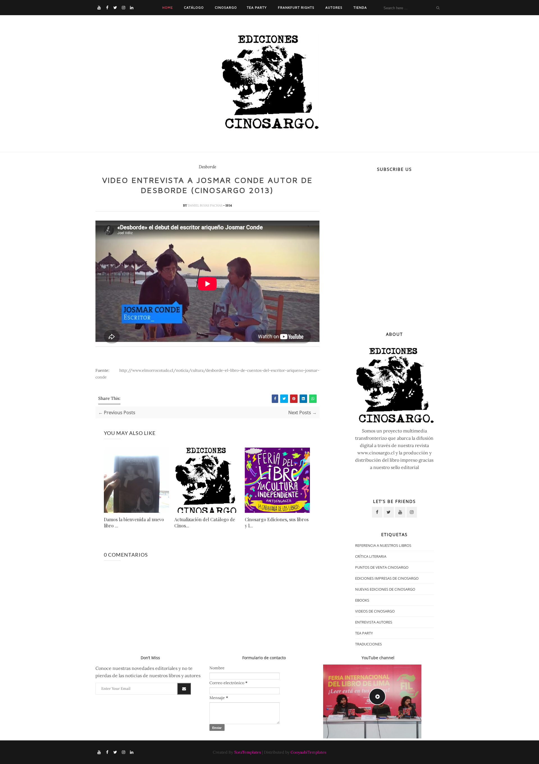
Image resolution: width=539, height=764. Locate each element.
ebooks (362, 600)
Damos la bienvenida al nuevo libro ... (134, 522)
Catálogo (194, 7)
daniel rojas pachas (205, 205)
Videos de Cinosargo (375, 611)
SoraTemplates (247, 752)
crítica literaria (370, 556)
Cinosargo (226, 7)
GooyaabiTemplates (308, 752)
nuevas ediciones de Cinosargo (385, 589)
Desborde (207, 166)
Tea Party (257, 7)
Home (167, 7)
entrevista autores (373, 622)
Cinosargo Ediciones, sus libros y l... (277, 522)
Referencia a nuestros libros (383, 545)
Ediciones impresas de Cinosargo (387, 578)
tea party (364, 633)
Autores (333, 7)
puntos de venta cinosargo (381, 567)
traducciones (368, 644)
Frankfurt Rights (296, 7)
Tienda (360, 7)
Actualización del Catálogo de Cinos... (204, 522)
